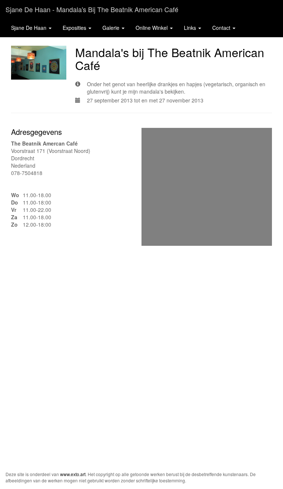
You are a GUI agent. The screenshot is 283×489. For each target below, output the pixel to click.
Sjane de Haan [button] (29, 27)
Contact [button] (222, 27)
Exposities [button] (75, 27)
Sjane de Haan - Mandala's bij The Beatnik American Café (92, 9)
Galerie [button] (111, 27)
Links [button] (191, 27)
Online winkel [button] (152, 27)
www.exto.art (72, 474)
